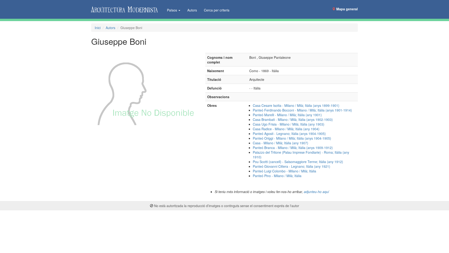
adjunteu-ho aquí (316, 191)
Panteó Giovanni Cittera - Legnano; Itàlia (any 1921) (291, 166)
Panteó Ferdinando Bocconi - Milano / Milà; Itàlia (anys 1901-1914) (302, 110)
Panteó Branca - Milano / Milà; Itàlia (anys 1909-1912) (293, 147)
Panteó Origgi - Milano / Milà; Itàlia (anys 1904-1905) (292, 138)
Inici (98, 27)
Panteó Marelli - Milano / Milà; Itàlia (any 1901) (287, 114)
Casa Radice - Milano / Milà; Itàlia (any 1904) (286, 128)
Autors (192, 10)
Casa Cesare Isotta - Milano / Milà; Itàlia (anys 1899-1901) (296, 105)
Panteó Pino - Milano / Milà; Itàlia (277, 175)
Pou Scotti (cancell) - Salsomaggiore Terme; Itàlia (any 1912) (298, 161)
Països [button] (172, 10)
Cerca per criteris (216, 10)
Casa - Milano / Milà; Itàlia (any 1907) (280, 143)
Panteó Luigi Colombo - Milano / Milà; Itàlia (284, 171)
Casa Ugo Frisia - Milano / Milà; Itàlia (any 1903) (288, 124)
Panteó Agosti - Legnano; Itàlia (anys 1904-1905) (289, 133)
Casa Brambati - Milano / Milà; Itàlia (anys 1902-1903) (293, 119)
